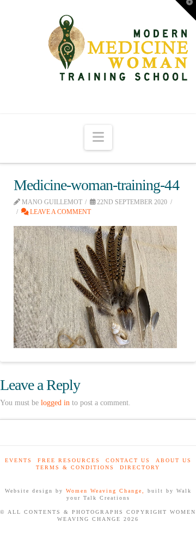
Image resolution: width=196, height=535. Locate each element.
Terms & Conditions (75, 467)
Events (18, 460)
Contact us (128, 460)
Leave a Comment (59, 212)
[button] (98, 137)
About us (174, 460)
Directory (140, 467)
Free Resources (69, 460)
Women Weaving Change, (105, 491)
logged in (55, 403)
